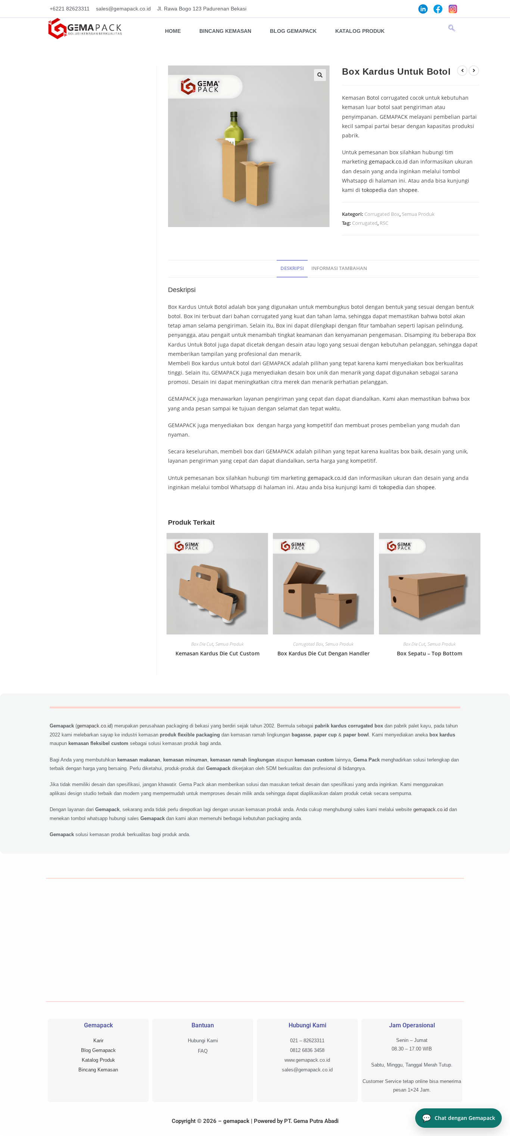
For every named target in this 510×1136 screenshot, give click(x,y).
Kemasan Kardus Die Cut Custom (217, 653)
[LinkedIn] (423, 8)
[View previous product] (462, 70)
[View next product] (474, 70)
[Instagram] (452, 8)
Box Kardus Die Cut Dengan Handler (323, 653)
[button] (451, 28)
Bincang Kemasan (225, 31)
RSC (384, 223)
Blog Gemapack (293, 31)
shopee (408, 189)
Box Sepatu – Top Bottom (429, 653)
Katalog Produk (360, 31)
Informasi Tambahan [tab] (339, 268)
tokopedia (374, 189)
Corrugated (364, 223)
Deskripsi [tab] (292, 268)
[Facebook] (438, 8)
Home (173, 31)
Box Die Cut (202, 644)
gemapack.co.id (388, 161)
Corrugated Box (381, 214)
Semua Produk (418, 214)
